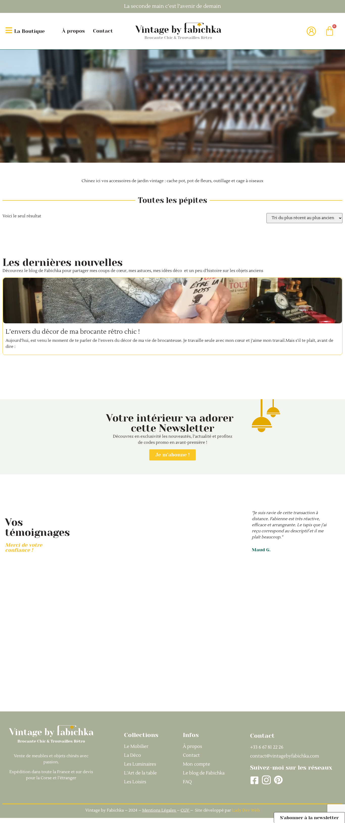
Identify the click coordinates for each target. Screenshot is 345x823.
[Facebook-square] (254, 780)
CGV (185, 810)
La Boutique (29, 31)
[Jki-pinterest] (278, 780)
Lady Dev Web (246, 810)
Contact (103, 31)
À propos (73, 31)
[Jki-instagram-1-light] (266, 780)
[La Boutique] (9, 30)
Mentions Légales (159, 810)
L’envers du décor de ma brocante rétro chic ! (73, 332)
